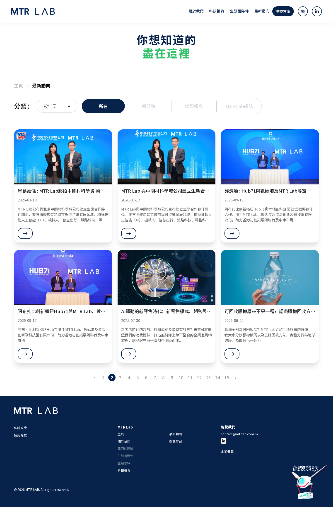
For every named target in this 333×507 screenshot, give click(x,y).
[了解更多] (25, 233)
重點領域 (124, 463)
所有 (103, 106)
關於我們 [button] (196, 11)
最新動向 (262, 11)
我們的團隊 (125, 448)
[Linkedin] (223, 441)
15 (226, 377)
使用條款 (20, 435)
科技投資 (216, 11)
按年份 (50, 106)
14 (217, 377)
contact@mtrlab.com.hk (239, 434)
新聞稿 (148, 106)
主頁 (18, 85)
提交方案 (283, 11)
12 (199, 377)
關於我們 (124, 441)
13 (208, 377)
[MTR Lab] (36, 415)
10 (181, 377)
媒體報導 (194, 106)
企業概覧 (227, 451)
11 (190, 377)
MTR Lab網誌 (239, 106)
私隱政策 (20, 428)
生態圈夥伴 (239, 11)
